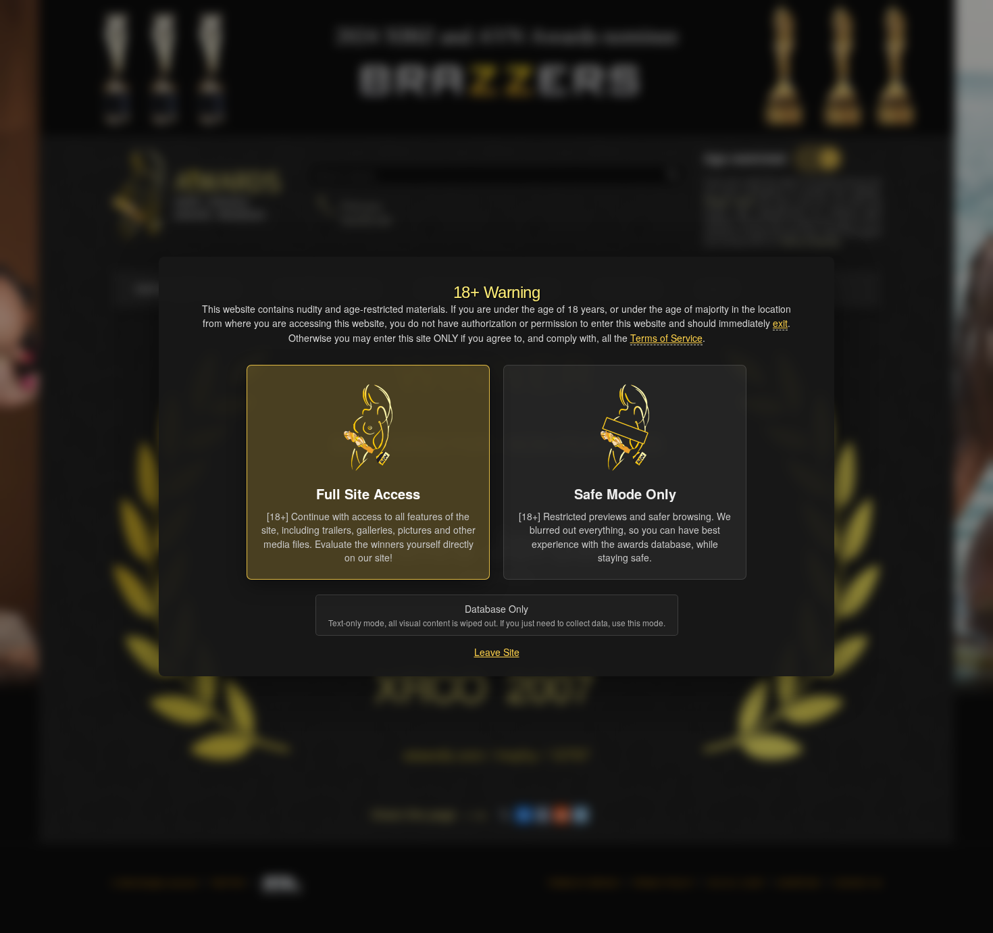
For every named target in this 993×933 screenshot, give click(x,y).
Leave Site (496, 652)
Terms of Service (666, 338)
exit (780, 323)
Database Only (496, 615)
